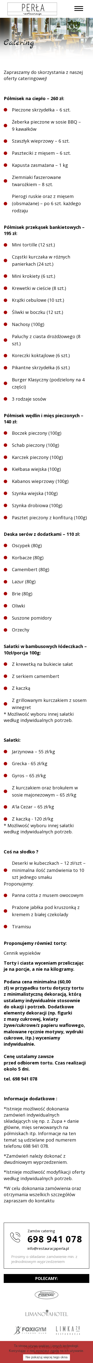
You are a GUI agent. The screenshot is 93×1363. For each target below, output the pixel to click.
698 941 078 (55, 1239)
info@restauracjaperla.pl (48, 1248)
